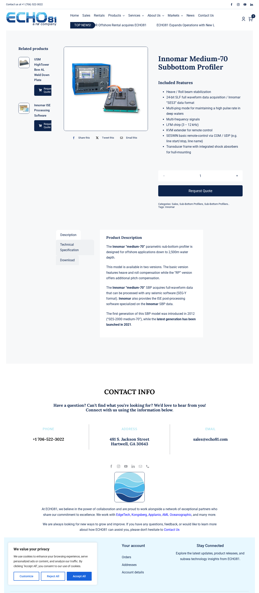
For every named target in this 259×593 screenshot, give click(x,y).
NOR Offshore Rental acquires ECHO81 (101, 25)
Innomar (170, 207)
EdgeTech (123, 515)
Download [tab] (67, 260)
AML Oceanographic (176, 515)
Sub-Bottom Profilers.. (216, 203)
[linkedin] (251, 4)
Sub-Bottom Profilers (191, 203)
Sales (175, 203)
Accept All (79, 576)
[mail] (140, 466)
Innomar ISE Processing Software (42, 110)
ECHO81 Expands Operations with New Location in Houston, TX (184, 25)
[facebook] (231, 4)
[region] (52, 563)
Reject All (53, 576)
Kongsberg (139, 515)
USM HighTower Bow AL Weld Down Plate (41, 70)
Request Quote (48, 90)
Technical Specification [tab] (69, 247)
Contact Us (171, 530)
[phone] (147, 466)
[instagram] (238, 4)
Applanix (154, 515)
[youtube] (245, 4)
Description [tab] (68, 235)
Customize (26, 576)
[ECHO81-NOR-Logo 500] (31, 13)
